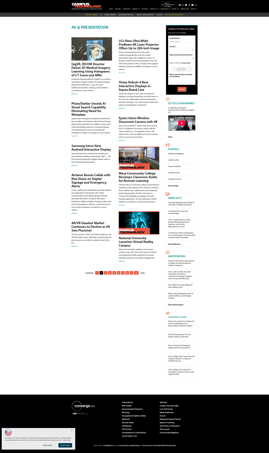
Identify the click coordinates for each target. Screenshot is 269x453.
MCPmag (125, 412)
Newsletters (185, 9)
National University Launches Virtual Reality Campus (136, 241)
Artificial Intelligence (176, 153)
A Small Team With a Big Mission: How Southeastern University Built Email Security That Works (181, 235)
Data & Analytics (174, 166)
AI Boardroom (127, 402)
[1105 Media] (84, 425)
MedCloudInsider (167, 412)
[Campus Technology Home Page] (86, 6)
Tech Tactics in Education (170, 426)
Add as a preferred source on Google (170, 4)
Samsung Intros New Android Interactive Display (91, 147)
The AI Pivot (127, 429)
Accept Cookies (65, 445)
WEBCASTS (175, 198)
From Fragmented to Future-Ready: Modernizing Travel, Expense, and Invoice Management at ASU (179, 223)
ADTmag (163, 402)
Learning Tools (174, 172)
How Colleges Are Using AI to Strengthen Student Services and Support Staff (181, 371)
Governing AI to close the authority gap (178, 212)
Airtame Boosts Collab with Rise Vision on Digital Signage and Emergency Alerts (90, 180)
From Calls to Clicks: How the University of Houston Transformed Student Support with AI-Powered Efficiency (180, 275)
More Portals (173, 186)
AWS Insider (127, 405)
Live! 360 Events (166, 409)
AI (101, 14)
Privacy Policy (186, 63)
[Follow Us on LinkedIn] (180, 5)
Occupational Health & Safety (134, 416)
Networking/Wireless (126, 14)
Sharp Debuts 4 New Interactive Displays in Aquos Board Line (134, 86)
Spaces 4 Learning (167, 422)
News (111, 9)
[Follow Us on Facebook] (189, 5)
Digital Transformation (145, 14)
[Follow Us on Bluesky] (186, 5)
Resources (164, 9)
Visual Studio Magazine (169, 432)
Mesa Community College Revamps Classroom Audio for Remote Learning (138, 177)
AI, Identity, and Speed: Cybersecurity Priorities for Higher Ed (181, 110)
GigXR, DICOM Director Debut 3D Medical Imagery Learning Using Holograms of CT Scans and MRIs (90, 69)
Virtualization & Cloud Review (134, 432)
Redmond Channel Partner (170, 419)
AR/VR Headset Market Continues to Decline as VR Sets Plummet (90, 226)
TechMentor (126, 426)
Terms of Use (147, 445)
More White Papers (176, 304)
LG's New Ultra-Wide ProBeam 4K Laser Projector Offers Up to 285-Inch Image (139, 44)
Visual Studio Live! (129, 436)
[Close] (72, 430)
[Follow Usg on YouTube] (192, 5)
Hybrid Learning (110, 14)
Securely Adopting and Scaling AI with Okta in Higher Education (181, 203)
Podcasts (153, 9)
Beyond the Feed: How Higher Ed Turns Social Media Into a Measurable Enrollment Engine (181, 323)
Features (118, 9)
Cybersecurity (173, 160)
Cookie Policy (134, 445)
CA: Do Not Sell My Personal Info (164, 445)
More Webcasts (174, 244)
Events (174, 9)
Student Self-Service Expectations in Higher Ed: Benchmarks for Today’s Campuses (181, 263)
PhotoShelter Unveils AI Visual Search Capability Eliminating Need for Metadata (88, 109)
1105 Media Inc (107, 445)
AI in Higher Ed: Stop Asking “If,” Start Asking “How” (180, 286)
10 (136, 273)
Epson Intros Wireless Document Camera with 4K (138, 120)
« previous (89, 273)
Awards (135, 9)
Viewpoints (127, 9)
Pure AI (162, 416)
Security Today (128, 422)
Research (145, 9)
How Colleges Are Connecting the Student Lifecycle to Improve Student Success (181, 358)
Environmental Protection (132, 409)
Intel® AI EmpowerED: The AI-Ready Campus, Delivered (179, 335)
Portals (173, 149)
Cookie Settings (47, 445)
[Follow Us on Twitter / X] (183, 5)
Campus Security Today (169, 405)
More (193, 9)
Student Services (174, 179)
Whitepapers (176, 256)
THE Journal (164, 429)
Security (159, 14)
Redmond (126, 419)
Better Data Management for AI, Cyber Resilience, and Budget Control (180, 295)
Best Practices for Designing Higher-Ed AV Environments (179, 346)
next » (143, 273)
